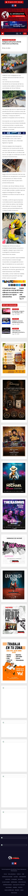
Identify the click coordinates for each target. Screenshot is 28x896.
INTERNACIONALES (7, 884)
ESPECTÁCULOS (22, 882)
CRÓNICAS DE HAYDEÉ (7, 876)
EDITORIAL (20, 879)
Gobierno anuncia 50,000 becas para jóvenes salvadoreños (18, 322)
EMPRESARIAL (14, 882)
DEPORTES (7, 879)
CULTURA (16, 876)
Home (5, 874)
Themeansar (14, 870)
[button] (20, 33)
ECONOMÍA (14, 879)
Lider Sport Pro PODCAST (19, 884)
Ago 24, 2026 (15, 314)
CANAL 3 (19, 874)
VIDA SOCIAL (14, 892)
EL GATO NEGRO (6, 882)
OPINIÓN (15, 887)
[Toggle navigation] (17, 33)
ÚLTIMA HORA (5, 39)
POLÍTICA (20, 887)
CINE (23, 874)
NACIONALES (9, 887)
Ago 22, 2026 (15, 334)
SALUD (21, 890)
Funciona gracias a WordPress (9, 869)
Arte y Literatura (12, 874)
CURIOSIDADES (22, 876)
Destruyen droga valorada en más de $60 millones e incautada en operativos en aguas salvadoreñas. (10, 292)
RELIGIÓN (17, 890)
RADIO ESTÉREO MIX (9, 890)
